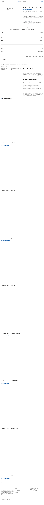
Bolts (27, 27)
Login (16, 488)
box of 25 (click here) (28, 16)
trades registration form (38, 17)
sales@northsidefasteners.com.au (36, 494)
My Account (17, 494)
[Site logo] (22, 1)
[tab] (15, 29)
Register (16, 492)
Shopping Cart (17, 490)
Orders (16, 495)
